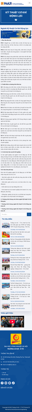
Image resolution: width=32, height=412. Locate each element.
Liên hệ (4, 372)
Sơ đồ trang (5, 374)
